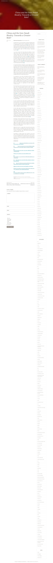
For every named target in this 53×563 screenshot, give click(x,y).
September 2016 (39, 217)
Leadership (38, 405)
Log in (38, 552)
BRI (37, 266)
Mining (38, 427)
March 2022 (38, 108)
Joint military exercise (40, 402)
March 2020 (38, 151)
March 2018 (38, 185)
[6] (24, 62)
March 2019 (38, 167)
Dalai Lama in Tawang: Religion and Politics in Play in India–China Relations (13, 183)
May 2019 (38, 163)
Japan (38, 400)
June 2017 (38, 201)
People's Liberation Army (40, 459)
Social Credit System (40, 489)
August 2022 (39, 99)
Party (38, 455)
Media (38, 418)
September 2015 (39, 235)
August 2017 (38, 197)
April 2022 (38, 106)
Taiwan (38, 505)
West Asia (18, 178)
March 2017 (38, 206)
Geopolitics (38, 355)
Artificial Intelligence (40, 250)
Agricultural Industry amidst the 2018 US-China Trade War (41, 71)
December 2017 (39, 190)
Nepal (38, 439)
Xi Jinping (38, 534)
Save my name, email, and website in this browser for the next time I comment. (9, 221)
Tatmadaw (38, 509)
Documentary (39, 322)
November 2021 (39, 115)
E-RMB (38, 326)
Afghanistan (39, 243)
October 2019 (39, 156)
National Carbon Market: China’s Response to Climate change (41, 83)
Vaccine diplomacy (39, 527)
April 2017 (38, 204)
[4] (28, 56)
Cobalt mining (39, 290)
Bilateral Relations (18, 176)
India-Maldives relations (40, 373)
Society (38, 493)
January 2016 (39, 231)
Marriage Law (39, 414)
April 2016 (38, 226)
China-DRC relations (40, 277)
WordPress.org (39, 557)
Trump (38, 518)
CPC (38, 301)
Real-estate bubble (39, 473)
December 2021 (39, 113)
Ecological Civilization (40, 331)
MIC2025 (38, 421)
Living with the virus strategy (41, 407)
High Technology (39, 361)
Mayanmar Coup (39, 416)
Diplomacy (38, 319)
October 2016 (39, 215)
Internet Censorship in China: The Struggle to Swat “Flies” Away (41, 47)
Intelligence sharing (40, 388)
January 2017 (39, 210)
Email (8, 210)
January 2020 (39, 154)
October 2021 (39, 117)
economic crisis (39, 335)
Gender (38, 352)
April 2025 (38, 90)
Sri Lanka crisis (39, 500)
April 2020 (38, 149)
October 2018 (39, 172)
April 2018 (38, 183)
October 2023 (39, 92)
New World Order (39, 443)
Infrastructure (39, 385)
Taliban (38, 507)
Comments (39, 555)
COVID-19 (38, 299)
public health (39, 468)
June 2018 (38, 179)
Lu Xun (38, 409)
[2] (25, 47)
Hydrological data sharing (40, 366)
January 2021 (39, 133)
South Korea (39, 498)
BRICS (38, 268)
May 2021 (38, 126)
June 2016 (38, 222)
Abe (37, 241)
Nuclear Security (39, 448)
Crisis (38, 306)
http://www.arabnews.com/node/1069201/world (23, 153)
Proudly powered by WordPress (20, 561)
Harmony (38, 359)
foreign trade (39, 350)
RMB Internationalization (40, 477)
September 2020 (39, 140)
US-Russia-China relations (40, 525)
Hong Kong (38, 364)
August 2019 (38, 158)
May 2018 (38, 181)
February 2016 (39, 229)
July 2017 (38, 199)
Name (8, 206)
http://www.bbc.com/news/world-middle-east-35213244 (23, 166)
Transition (38, 516)
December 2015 (39, 233)
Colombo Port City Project (40, 292)
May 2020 (38, 147)
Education (38, 340)
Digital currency (39, 317)
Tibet (38, 514)
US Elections (39, 523)
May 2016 (38, 224)
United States (15, 178)
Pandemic (38, 452)
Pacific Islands (39, 450)
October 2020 (39, 138)
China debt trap (39, 275)
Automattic (36, 561)
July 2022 (38, 101)
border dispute (39, 264)
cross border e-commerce (40, 308)
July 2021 (38, 122)
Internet (38, 396)
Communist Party (39, 294)
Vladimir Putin (39, 530)
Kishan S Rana (39, 66)
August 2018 (38, 176)
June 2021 (38, 124)
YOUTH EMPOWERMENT (40, 539)
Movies (38, 430)
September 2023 (39, 94)
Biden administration (40, 259)
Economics (22, 176)
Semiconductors (39, 484)
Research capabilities (40, 475)
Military (29, 176)
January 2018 (39, 188)
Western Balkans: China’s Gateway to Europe (41, 67)
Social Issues (39, 491)
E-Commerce (39, 324)
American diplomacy (40, 248)
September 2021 (39, 119)
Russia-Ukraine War (40, 480)
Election (38, 342)
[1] (27, 44)
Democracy (38, 315)
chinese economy (39, 285)
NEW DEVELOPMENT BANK (41, 441)
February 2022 (39, 110)
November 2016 (39, 213)
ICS (7, 41)
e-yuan (38, 328)
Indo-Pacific (39, 381)
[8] (16, 93)
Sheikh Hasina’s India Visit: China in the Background (27, 183)
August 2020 (39, 142)
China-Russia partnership (40, 283)
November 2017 (39, 192)
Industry (38, 383)
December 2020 (39, 135)
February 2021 (39, 131)
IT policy (38, 398)
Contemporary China (40, 297)
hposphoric (38, 73)
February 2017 (39, 208)
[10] (30, 116)
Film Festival (39, 344)
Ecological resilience (40, 333)
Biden (38, 257)
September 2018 (39, 174)
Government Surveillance (40, 357)
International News (39, 390)
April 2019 (38, 165)
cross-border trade (39, 310)
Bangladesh (38, 255)
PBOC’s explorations (40, 457)
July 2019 (38, 160)
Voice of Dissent (39, 532)
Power (38, 466)
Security (38, 482)
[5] (23, 60)
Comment (8, 193)
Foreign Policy (26, 176)
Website (8, 214)
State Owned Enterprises (40, 502)
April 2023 (38, 97)
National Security (39, 434)
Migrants (38, 423)
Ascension (38, 252)
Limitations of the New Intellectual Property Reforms (41, 74)
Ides (38, 368)
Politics (38, 464)
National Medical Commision (41, 432)
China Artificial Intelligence (40, 273)
